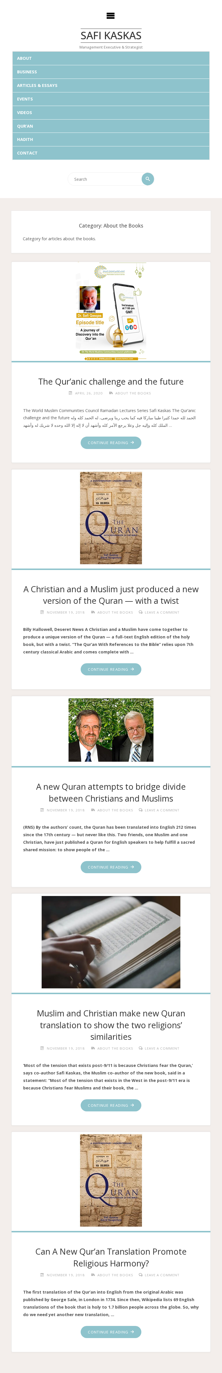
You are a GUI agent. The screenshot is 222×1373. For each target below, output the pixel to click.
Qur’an (25, 126)
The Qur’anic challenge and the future (111, 381)
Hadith (25, 139)
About (24, 58)
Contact (27, 153)
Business (27, 71)
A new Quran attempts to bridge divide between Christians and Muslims (111, 792)
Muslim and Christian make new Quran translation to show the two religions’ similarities (111, 1024)
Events (25, 99)
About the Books (133, 393)
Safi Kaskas (111, 35)
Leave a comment (162, 612)
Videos (24, 112)
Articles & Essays (37, 85)
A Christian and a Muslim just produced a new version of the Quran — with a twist (111, 594)
